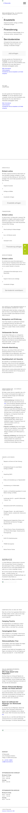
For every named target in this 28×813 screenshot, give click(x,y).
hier (5, 403)
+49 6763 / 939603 (8, 760)
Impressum (4, 811)
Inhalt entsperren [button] (6, 70)
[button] (25, 245)
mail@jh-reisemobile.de (7, 761)
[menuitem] (24, 3)
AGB (13, 811)
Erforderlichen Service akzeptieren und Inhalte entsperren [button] (12, 72)
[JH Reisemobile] (11, 3)
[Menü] (24, 3)
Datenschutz (9, 811)
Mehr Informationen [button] (6, 68)
